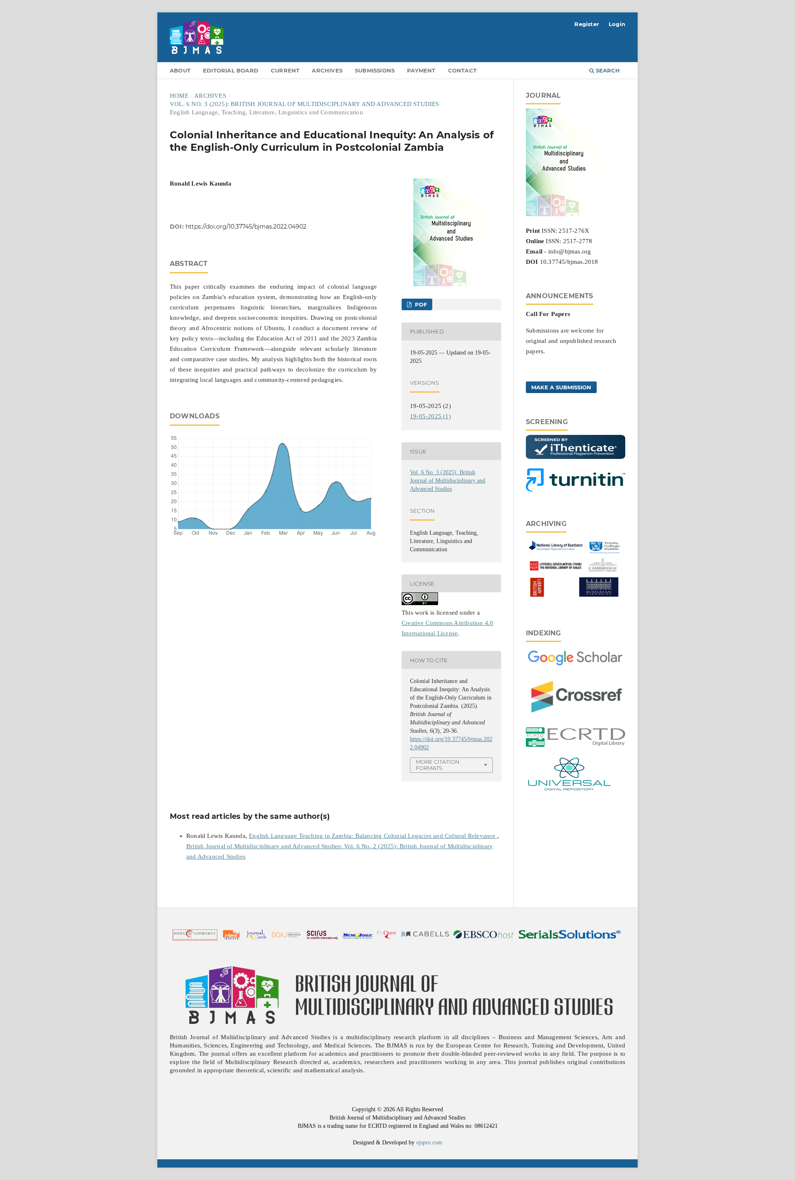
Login (617, 24)
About (180, 70)
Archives (327, 70)
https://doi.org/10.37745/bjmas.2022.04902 (246, 226)
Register (586, 24)
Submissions (375, 70)
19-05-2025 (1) (430, 416)
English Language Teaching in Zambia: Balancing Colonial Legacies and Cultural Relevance (373, 836)
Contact (462, 70)
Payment (421, 70)
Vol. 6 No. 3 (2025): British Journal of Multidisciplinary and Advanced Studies (304, 104)
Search (607, 70)
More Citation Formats (438, 764)
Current (285, 70)
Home (179, 95)
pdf (420, 304)
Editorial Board (230, 70)
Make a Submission (561, 387)
